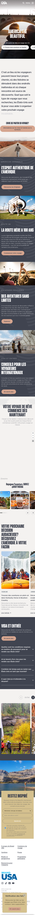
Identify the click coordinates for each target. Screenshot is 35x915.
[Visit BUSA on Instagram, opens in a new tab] (2, 883)
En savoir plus (15, 909)
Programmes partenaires (22, 858)
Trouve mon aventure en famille (15, 47)
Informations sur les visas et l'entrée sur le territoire (17, 129)
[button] (21, 697)
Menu (28, 3)
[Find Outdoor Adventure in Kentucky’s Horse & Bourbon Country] (15, 570)
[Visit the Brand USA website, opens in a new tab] (9, 876)
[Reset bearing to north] (33, 438)
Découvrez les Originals (12, 187)
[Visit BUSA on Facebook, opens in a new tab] (9, 883)
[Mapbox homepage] (4, 479)
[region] (17, 455)
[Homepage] (4, 4)
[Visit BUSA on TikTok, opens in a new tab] (6, 883)
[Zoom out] (33, 435)
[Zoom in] (33, 433)
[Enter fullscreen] (33, 441)
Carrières (4, 852)
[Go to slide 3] (4, 512)
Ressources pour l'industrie (6, 864)
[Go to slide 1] (1, 512)
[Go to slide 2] (3, 512)
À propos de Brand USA (7, 847)
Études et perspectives (5, 858)
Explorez (7, 321)
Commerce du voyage (22, 847)
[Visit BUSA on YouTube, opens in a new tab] (13, 883)
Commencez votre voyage (13, 253)
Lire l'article (5, 613)
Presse (20, 852)
